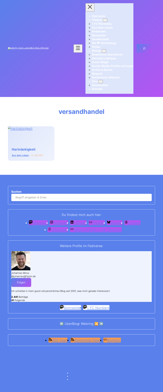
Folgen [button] (21, 282)
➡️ (101, 324)
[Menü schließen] (89, 7)
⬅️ (62, 324)
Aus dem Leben (20, 155)
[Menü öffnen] (78, 48)
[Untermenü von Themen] (105, 20)
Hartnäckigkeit (23, 149)
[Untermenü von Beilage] (104, 51)
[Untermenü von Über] (100, 81)
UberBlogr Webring (79, 324)
